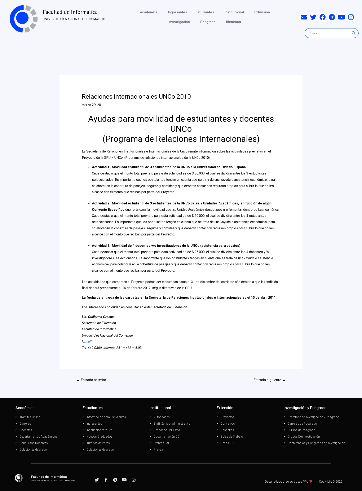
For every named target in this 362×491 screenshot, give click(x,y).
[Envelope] (303, 17)
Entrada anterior (91, 380)
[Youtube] (341, 17)
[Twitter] (313, 17)
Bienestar (233, 22)
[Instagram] (350, 17)
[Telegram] (332, 17)
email (87, 342)
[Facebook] (322, 17)
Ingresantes (177, 12)
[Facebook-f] (106, 480)
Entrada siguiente (270, 380)
